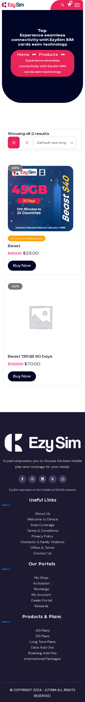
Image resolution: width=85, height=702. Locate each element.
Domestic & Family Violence (43, 542)
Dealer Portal (41, 600)
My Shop (41, 577)
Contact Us (42, 553)
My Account (41, 594)
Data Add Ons (42, 647)
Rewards (41, 606)
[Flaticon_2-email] (63, 479)
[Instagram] (32, 479)
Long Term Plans (43, 641)
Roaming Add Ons (42, 653)
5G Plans (42, 636)
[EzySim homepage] (13, 5)
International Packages (42, 658)
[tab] (14, 142)
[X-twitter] (52, 479)
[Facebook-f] (22, 479)
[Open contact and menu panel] (77, 5)
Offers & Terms (42, 547)
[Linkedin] (42, 479)
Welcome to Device (42, 519)
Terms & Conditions (42, 530)
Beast (14, 246)
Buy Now (22, 265)
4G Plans (43, 630)
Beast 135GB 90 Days (30, 356)
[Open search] (62, 5)
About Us (42, 513)
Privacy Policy (42, 536)
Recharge (41, 589)
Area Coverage (42, 525)
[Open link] (42, 198)
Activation (41, 583)
